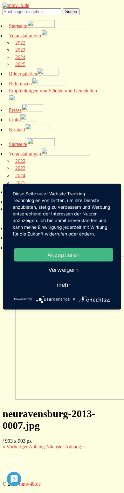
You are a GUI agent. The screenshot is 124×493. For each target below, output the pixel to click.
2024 (20, 57)
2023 (20, 50)
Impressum (13, 458)
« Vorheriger (24, 446)
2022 (20, 43)
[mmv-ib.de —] (16, 5)
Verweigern (63, 269)
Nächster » (65, 446)
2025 (20, 64)
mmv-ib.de (30, 484)
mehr (64, 284)
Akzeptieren (63, 254)
